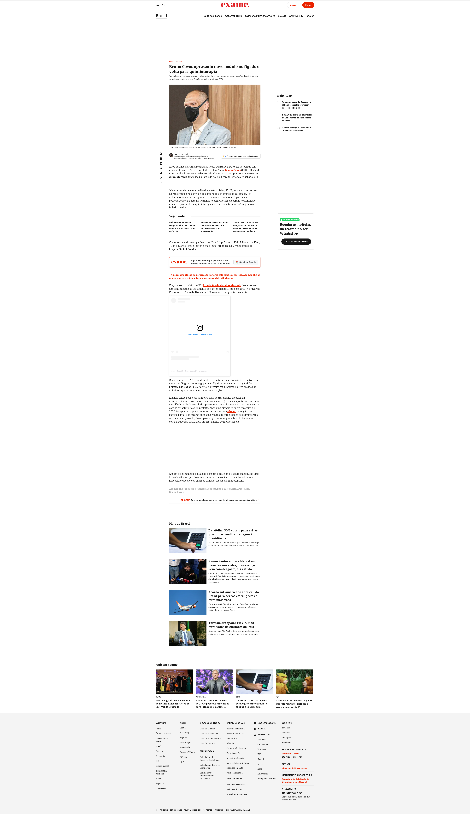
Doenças (211, 488)
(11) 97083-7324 (294, 793)
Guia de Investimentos (210, 738)
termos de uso (176, 810)
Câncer (201, 488)
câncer (231, 411)
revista (262, 728)
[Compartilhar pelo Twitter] (160, 173)
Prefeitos (243, 488)
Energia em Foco (234, 753)
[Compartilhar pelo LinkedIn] (160, 163)
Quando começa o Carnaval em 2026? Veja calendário (296, 129)
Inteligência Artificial (161, 772)
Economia (160, 756)
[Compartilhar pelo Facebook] (160, 158)
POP (182, 762)
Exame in (262, 739)
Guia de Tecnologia (209, 733)
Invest (158, 778)
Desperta (262, 749)
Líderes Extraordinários (238, 763)
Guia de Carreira (207, 743)
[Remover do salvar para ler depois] (160, 183)
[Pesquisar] (163, 5)
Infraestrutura (233, 16)
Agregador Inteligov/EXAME (260, 16)
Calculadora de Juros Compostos (210, 766)
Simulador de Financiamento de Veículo (207, 776)
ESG (157, 761)
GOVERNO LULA (296, 16)
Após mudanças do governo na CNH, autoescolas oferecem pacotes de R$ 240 (296, 105)
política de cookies (192, 810)
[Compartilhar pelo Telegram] (160, 168)
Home (171, 61)
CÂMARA (282, 16)
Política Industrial (235, 773)
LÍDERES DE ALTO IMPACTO (164, 740)
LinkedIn (286, 732)
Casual (183, 728)
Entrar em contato (290, 753)
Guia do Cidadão (213, 16)
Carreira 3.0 (263, 744)
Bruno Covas (233, 170)
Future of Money (187, 752)
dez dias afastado (230, 285)
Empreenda (263, 774)
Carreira (159, 751)
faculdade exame (267, 723)
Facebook (286, 742)
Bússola (230, 743)
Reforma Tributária (236, 728)
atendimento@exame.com (294, 768)
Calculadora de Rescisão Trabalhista (210, 758)
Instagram (287, 737)
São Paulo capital (227, 488)
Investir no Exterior (236, 758)
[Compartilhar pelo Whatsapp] (160, 153)
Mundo (183, 723)
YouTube (286, 728)
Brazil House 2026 (235, 733)
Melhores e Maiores (236, 784)
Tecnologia (185, 747)
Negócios (160, 783)
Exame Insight (162, 766)
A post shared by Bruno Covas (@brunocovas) (189, 371)
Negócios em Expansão (237, 794)
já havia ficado (211, 285)
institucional (162, 810)
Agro (260, 769)
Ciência (183, 757)
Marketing (184, 732)
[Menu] (158, 5)
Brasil (161, 15)
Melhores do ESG (234, 789)
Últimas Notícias (163, 733)
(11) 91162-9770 (294, 757)
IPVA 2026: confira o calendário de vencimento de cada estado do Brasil (297, 118)
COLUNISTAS (162, 788)
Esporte (183, 737)
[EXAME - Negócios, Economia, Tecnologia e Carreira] (235, 5)
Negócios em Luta (235, 768)
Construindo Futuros (236, 748)
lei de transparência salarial (237, 810)
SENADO (310, 16)
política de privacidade (213, 810)
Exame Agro (185, 742)
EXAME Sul (232, 738)
